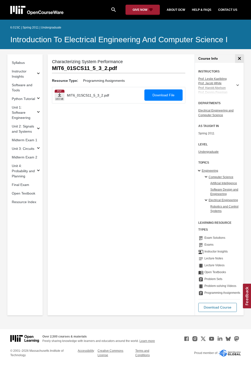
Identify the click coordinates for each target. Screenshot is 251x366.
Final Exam (20, 185)
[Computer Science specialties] (206, 177)
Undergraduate (208, 152)
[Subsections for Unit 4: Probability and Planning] (38, 171)
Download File (163, 95)
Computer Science (221, 177)
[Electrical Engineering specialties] (206, 200)
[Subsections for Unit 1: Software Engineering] (38, 112)
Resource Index (24, 202)
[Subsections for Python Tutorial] (38, 99)
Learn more (147, 341)
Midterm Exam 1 (24, 140)
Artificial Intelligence (223, 183)
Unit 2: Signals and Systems (23, 128)
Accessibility (86, 350)
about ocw (176, 10)
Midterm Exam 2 (24, 157)
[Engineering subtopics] (200, 171)
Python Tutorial (23, 99)
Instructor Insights (19, 73)
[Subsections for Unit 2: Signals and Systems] (38, 129)
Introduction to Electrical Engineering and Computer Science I (119, 39)
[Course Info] (239, 58)
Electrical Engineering (223, 200)
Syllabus (18, 63)
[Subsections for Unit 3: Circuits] (38, 148)
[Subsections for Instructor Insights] (38, 74)
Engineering (210, 170)
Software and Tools (22, 87)
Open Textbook (23, 193)
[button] (217, 307)
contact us (227, 10)
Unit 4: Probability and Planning (23, 171)
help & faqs (201, 10)
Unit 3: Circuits (23, 149)
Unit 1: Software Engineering (21, 112)
